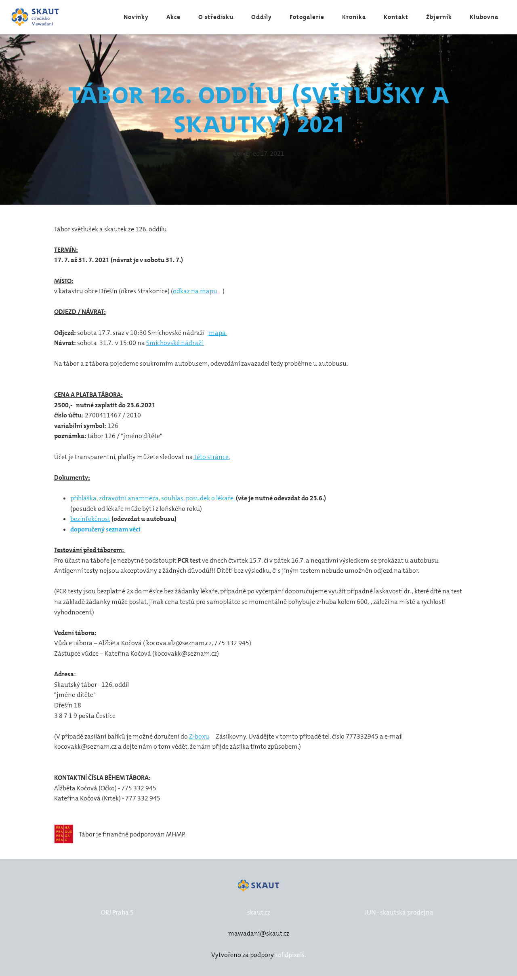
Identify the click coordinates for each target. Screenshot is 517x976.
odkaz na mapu (195, 291)
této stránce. (211, 457)
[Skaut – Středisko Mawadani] (35, 17)
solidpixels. (290, 955)
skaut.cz (258, 912)
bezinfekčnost (90, 518)
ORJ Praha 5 (117, 912)
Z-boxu (199, 736)
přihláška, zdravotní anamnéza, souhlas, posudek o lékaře (152, 498)
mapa (218, 332)
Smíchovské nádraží (175, 343)
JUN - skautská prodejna (399, 912)
